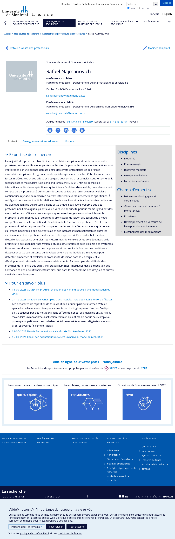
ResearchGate (50, 130)
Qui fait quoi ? (149, 446)
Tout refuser (56, 526)
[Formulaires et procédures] (87, 404)
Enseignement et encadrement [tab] (41, 141)
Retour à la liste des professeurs (29, 48)
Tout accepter (77, 526)
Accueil (7, 33)
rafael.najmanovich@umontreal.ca (65, 95)
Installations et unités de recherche (85, 440)
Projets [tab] (69, 141)
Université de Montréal (15, 11)
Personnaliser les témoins (26, 526)
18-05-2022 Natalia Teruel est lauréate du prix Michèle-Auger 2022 (52, 331)
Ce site (132, 8)
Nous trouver (148, 451)
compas (146, 468)
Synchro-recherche (151, 455)
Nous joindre (112, 362)
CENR (144, 368)
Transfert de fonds (151, 459)
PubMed (66, 130)
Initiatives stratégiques (118, 463)
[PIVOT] (141, 404)
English (167, 14)
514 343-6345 (118, 121)
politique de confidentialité (34, 533)
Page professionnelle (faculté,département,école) (58, 130)
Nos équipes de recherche (26, 33)
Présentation (113, 450)
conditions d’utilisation (70, 533)
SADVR (113, 368)
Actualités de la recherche (155, 464)
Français (154, 14)
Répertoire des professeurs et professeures (63, 33)
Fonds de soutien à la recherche (118, 478)
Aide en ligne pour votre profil (76, 362)
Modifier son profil (159, 48)
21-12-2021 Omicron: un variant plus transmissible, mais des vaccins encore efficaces (62, 299)
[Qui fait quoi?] (33, 404)
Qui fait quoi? (53, 497)
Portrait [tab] (12, 141)
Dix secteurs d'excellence (120, 459)
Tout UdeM (145, 8)
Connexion (115, 4)
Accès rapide (149, 438)
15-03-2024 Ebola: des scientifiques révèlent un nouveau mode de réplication (57, 337)
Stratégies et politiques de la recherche (121, 470)
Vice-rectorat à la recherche (117, 440)
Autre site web (82, 130)
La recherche (42, 14)
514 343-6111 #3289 (80, 121)
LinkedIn (74, 130)
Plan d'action (113, 454)
